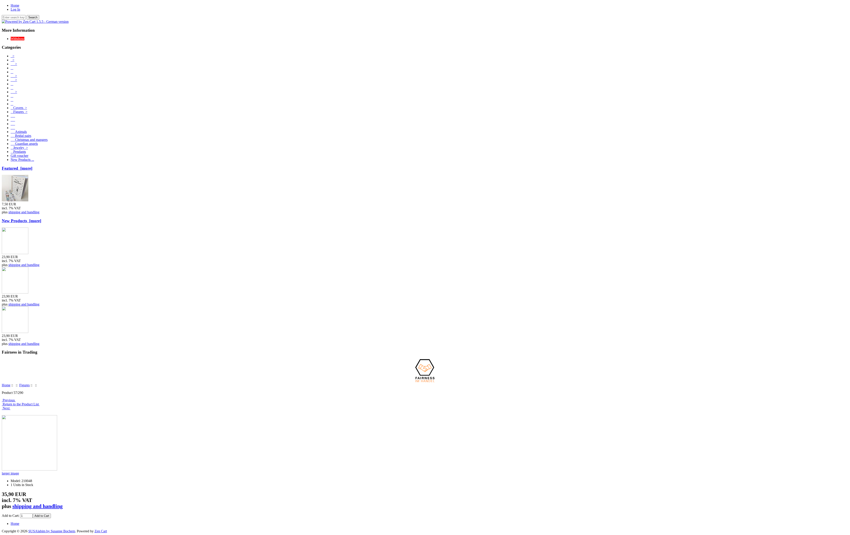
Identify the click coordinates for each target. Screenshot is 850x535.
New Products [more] (21, 220)
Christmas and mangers (29, 140)
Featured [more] (17, 168)
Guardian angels (24, 144)
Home (15, 5)
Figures (24, 385)
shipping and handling (23, 212)
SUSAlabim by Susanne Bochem (51, 531)
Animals (19, 132)
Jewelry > (19, 148)
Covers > (19, 108)
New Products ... (22, 159)
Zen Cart (101, 531)
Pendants (18, 152)
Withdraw (17, 39)
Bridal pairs (21, 136)
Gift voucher (19, 156)
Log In (15, 9)
